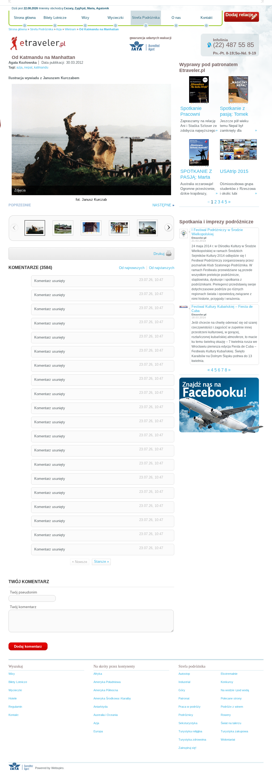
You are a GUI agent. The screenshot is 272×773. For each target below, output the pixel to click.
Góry (181, 690)
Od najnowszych (131, 268)
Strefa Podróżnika (146, 18)
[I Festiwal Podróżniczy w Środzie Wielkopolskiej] (183, 233)
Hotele (12, 698)
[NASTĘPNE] (168, 228)
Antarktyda (101, 706)
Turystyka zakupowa (234, 731)
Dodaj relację (239, 14)
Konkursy (227, 682)
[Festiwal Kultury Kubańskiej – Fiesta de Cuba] (183, 306)
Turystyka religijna (190, 731)
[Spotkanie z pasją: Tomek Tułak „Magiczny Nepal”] (238, 90)
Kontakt (206, 18)
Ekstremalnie (229, 673)
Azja (59, 29)
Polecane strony (231, 698)
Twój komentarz (23, 607)
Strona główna (25, 18)
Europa (98, 731)
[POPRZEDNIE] (14, 228)
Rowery (226, 714)
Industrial (184, 682)
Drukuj (159, 253)
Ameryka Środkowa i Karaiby (112, 698)
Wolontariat (228, 739)
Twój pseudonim (23, 592)
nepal (28, 67)
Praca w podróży (189, 706)
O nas (176, 18)
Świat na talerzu (231, 723)
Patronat (183, 698)
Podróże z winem (232, 706)
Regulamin (15, 706)
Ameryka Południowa (107, 682)
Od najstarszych (161, 268)
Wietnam (70, 29)
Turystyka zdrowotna (192, 739)
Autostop (184, 673)
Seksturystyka (187, 723)
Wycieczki (116, 18)
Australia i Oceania (106, 714)
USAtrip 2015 (234, 171)
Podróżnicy (185, 714)
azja (19, 67)
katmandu (41, 67)
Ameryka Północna (106, 690)
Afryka (98, 673)
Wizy (85, 18)
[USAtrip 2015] (238, 153)
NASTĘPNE (161, 205)
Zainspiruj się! (187, 747)
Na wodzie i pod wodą (235, 690)
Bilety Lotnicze (55, 18)
